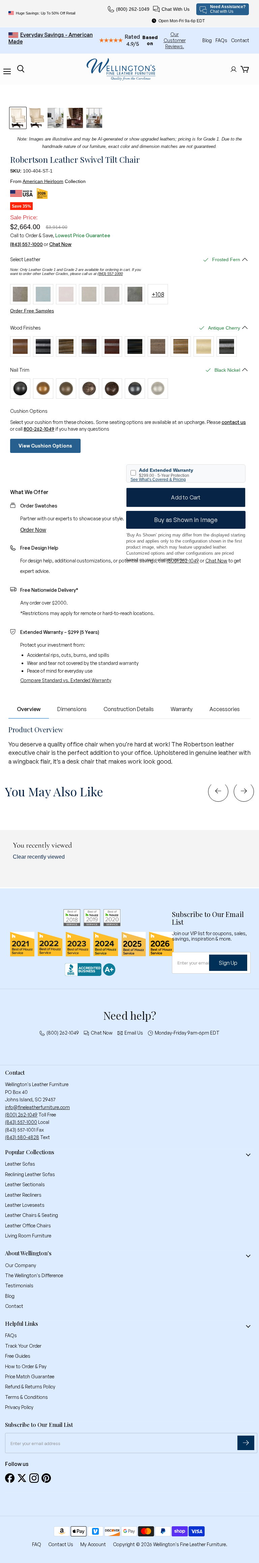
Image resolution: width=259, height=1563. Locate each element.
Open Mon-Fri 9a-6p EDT (182, 21)
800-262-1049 (39, 429)
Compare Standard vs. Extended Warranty (65, 680)
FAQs (221, 40)
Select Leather (25, 259)
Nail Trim (19, 370)
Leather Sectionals (25, 1184)
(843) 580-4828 (22, 1137)
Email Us (133, 1033)
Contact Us (60, 1544)
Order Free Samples (32, 310)
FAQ (36, 1544)
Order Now (33, 530)
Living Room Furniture (28, 1235)
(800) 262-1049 (132, 9)
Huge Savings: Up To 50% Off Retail (45, 13)
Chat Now (60, 244)
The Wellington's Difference (34, 1275)
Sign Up (228, 962)
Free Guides (17, 1356)
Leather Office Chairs (28, 1225)
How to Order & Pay (26, 1366)
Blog (207, 40)
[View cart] (244, 69)
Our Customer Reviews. (175, 40)
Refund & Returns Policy (30, 1386)
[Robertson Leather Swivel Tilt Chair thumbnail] (17, 118)
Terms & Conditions (26, 1397)
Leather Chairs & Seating (31, 1215)
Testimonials (19, 1285)
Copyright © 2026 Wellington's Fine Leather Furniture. (170, 1544)
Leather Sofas (20, 1164)
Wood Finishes (25, 328)
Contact (240, 40)
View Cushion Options (45, 446)
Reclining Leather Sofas (30, 1174)
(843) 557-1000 (26, 244)
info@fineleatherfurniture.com (37, 1107)
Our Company (20, 1265)
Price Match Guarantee (29, 1376)
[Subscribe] (245, 1443)
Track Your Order (23, 1346)
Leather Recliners (23, 1195)
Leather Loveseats (25, 1205)
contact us (234, 422)
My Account (93, 1544)
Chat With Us (176, 9)
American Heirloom (43, 181)
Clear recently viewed (39, 857)
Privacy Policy (19, 1407)
